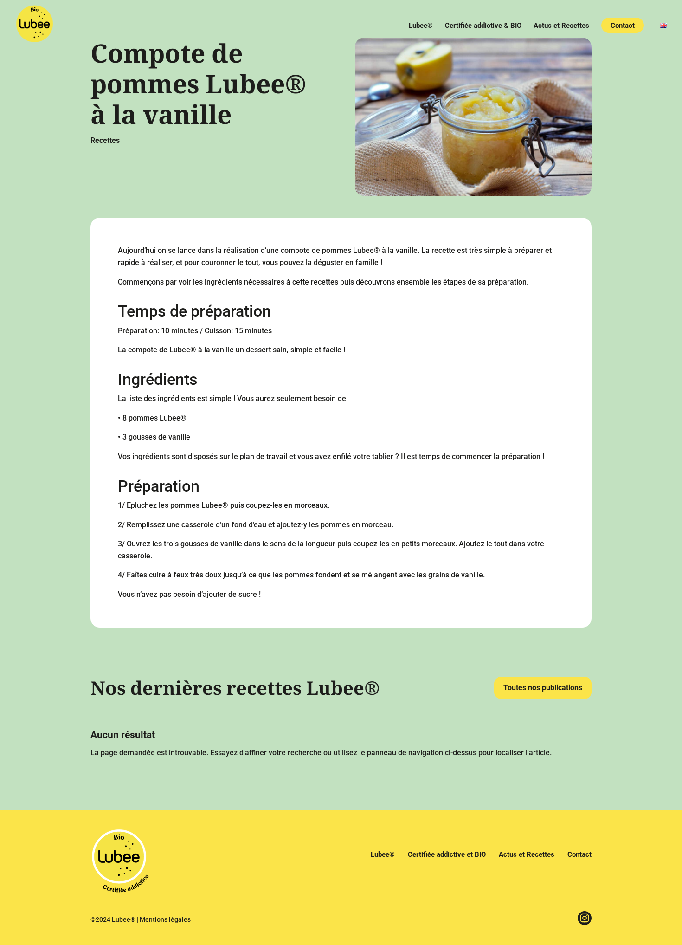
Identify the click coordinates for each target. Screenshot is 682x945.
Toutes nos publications (542, 687)
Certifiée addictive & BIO (483, 26)
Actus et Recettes (561, 26)
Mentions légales (165, 919)
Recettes (105, 140)
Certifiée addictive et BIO (447, 854)
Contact (623, 26)
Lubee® (421, 26)
